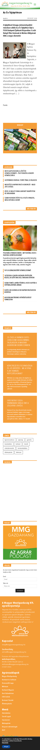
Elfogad (6, 746)
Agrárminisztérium (9, 440)
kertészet (18, 444)
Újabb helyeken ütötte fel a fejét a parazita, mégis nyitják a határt (20, 199)
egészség (20, 440)
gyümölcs (29, 440)
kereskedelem (8, 444)
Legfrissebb (8, 167)
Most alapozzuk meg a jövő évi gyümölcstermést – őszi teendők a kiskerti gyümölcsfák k (19, 173)
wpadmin (5, 18)
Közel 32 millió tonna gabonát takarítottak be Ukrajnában (20, 192)
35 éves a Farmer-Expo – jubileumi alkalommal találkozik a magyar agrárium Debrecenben (18, 341)
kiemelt (26, 444)
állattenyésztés (8, 452)
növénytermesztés (9, 448)
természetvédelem (22, 448)
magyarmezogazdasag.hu (20, 3)
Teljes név (5, 583)
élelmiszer (18, 452)
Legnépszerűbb (9, 222)
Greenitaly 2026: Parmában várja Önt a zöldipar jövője (18, 403)
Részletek (5, 743)
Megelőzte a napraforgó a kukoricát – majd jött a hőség (20, 186)
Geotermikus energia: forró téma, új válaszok (21, 180)
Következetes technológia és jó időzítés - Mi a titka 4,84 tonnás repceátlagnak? (20, 369)
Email (4, 576)
